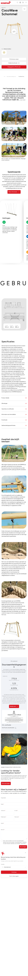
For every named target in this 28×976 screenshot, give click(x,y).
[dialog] (14, 488)
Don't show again (14, 876)
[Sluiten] (25, 852)
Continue (14, 872)
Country (2, 864)
